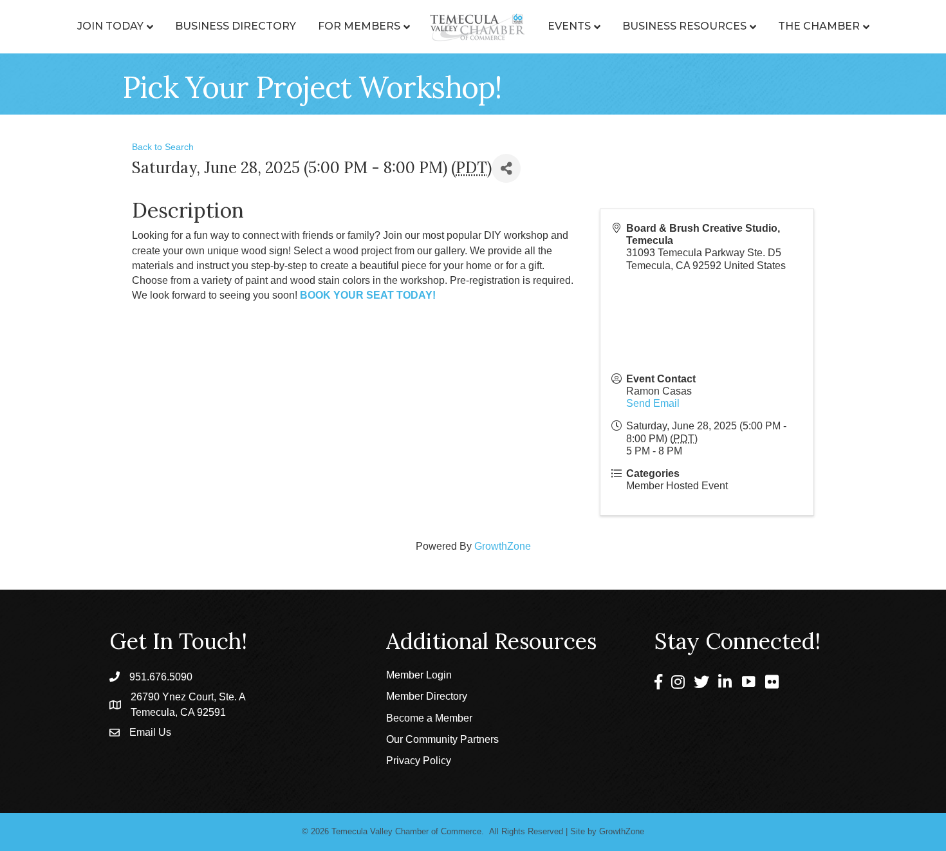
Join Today (110, 26)
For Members (359, 26)
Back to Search (163, 147)
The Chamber (819, 26)
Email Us (150, 732)
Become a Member (429, 718)
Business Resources (684, 26)
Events (569, 26)
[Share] (506, 168)
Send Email (653, 403)
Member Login (419, 674)
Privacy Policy (418, 760)
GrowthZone (502, 546)
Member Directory (426, 696)
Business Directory (235, 26)
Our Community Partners (442, 739)
